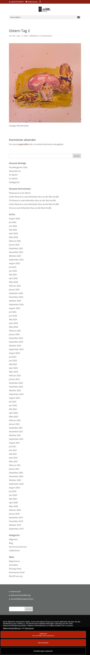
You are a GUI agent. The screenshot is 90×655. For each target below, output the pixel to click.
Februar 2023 (15, 375)
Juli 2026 (12, 222)
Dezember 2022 (16, 383)
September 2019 (16, 528)
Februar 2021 (15, 465)
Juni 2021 (13, 450)
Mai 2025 (13, 274)
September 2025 (16, 259)
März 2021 (13, 461)
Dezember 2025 (16, 248)
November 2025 (16, 252)
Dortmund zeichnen (18, 547)
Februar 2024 (15, 330)
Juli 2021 (12, 446)
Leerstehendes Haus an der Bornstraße (41, 196)
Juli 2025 (12, 267)
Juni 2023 (13, 360)
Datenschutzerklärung (20, 595)
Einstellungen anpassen (43, 651)
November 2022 (16, 386)
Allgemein (13, 539)
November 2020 (16, 476)
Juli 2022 (12, 401)
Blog (11, 543)
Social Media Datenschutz (22, 599)
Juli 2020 (12, 491)
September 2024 (16, 304)
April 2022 (13, 413)
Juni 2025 (13, 271)
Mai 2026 (13, 229)
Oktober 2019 (15, 525)
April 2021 (13, 457)
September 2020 (16, 484)
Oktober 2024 (15, 300)
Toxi (13, 36)
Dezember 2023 (16, 338)
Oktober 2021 (15, 435)
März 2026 (13, 237)
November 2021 (16, 431)
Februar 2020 (15, 510)
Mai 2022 (13, 409)
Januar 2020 (14, 514)
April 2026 (13, 233)
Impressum (16, 591)
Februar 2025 (15, 286)
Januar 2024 (14, 334)
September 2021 (16, 439)
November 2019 (16, 521)
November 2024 (16, 297)
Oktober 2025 (15, 256)
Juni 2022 (13, 405)
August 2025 (14, 263)
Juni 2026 (13, 226)
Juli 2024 (12, 312)
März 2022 (13, 416)
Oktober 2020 (15, 480)
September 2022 (16, 394)
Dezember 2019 (16, 517)
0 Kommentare (46, 36)
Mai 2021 (13, 454)
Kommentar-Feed (16, 572)
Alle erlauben (43, 643)
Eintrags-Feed (15, 568)
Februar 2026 (15, 241)
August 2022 (14, 398)
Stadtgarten (14, 182)
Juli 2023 (12, 357)
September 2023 (16, 349)
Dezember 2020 (16, 472)
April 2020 (13, 502)
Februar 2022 (15, 420)
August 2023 (14, 353)
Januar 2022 (14, 424)
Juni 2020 (13, 495)
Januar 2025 (14, 289)
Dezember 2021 (16, 428)
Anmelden (13, 565)
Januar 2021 (14, 469)
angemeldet (23, 144)
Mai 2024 (13, 319)
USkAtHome (34, 36)
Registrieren (14, 561)
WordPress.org (15, 576)
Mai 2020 (13, 499)
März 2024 (13, 327)
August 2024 (14, 308)
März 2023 (13, 371)
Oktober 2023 (15, 345)
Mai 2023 (13, 364)
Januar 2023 (14, 379)
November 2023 (16, 342)
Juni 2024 (13, 315)
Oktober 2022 (15, 390)
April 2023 (13, 368)
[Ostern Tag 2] (45, 123)
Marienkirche (15, 171)
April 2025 (13, 278)
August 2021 (14, 442)
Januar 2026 (14, 244)
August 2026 (14, 218)
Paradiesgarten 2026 (18, 167)
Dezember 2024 (16, 293)
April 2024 (13, 323)
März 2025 (13, 282)
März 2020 (13, 506)
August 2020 (14, 487)
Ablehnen (43, 634)
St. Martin (13, 175)
